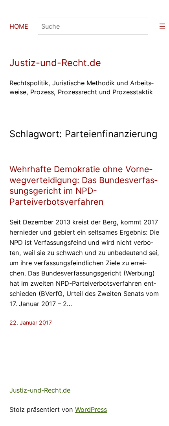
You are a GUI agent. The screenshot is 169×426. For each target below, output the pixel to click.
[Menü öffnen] (162, 26)
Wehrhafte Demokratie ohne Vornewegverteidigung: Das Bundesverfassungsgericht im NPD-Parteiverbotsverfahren (83, 185)
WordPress (91, 409)
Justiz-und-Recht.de (55, 62)
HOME (18, 26)
